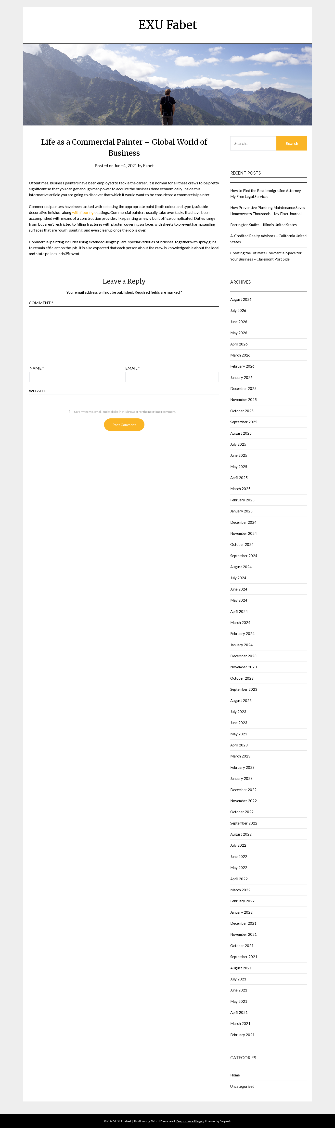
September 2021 (243, 956)
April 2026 (239, 344)
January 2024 (241, 645)
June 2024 (238, 589)
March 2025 (240, 488)
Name (36, 368)
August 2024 (241, 566)
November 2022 (243, 800)
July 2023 (238, 711)
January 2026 (241, 377)
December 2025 (243, 388)
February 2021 (242, 1034)
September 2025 (243, 422)
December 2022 (243, 789)
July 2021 (238, 979)
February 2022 (242, 901)
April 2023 (239, 745)
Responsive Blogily (190, 1121)
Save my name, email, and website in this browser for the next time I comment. (125, 411)
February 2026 (242, 366)
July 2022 (238, 845)
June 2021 (238, 990)
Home (235, 1075)
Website (37, 390)
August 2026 (241, 299)
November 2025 (243, 399)
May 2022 (238, 867)
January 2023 (241, 778)
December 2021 (243, 923)
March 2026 (240, 355)
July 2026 (238, 310)
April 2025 (239, 477)
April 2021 (239, 1012)
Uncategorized (242, 1086)
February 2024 (242, 633)
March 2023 (240, 756)
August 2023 (241, 700)
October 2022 (242, 812)
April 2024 (239, 611)
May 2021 (238, 1001)
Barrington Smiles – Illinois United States (263, 224)
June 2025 (238, 455)
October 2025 (242, 411)
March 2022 (240, 890)
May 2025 (238, 466)
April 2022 (239, 879)
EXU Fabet (167, 24)
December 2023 (243, 656)
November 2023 (243, 667)
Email (132, 368)
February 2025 (242, 500)
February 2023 (242, 767)
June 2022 (238, 856)
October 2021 (242, 945)
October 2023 (242, 678)
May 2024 (238, 600)
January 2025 (241, 511)
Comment (41, 302)
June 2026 (238, 321)
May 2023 (238, 734)
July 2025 (238, 444)
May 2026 (238, 332)
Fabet (148, 165)
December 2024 (243, 522)
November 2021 (243, 934)
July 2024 (238, 578)
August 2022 (241, 834)
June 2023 (238, 722)
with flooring (83, 212)
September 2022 (243, 823)
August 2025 (241, 433)
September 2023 (243, 689)
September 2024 (243, 555)
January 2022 (241, 912)
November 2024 (243, 533)
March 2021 (240, 1023)
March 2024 (240, 622)
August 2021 (241, 968)
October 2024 (242, 544)
